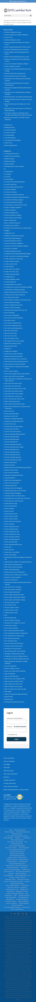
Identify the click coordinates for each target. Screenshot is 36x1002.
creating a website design (12, 274)
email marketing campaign (12, 302)
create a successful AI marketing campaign (17, 256)
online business (9, 511)
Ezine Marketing (8, 875)
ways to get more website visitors (14, 681)
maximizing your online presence (14, 501)
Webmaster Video (10, 879)
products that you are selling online (15, 572)
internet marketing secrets (12, 452)
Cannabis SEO (10, 891)
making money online (11, 485)
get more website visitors (12, 338)
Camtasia (11, 873)
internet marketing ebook (12, 437)
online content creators (11, 519)
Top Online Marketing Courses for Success (17, 49)
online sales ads (9, 549)
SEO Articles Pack (9, 871)
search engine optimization (12, 592)
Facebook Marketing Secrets (17, 863)
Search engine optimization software (15, 597)
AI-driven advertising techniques (14, 187)
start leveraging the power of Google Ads (16, 633)
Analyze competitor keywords (13, 207)
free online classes (10, 320)
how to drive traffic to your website (14, 376)
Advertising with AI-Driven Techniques (15, 76)
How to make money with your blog (14, 404)
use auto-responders (10, 666)
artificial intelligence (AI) (11, 212)
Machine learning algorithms (13, 480)
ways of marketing (10, 673)
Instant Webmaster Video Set (17, 849)
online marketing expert (11, 529)
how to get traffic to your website (14, 393)
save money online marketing (13, 589)
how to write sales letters (12, 413)
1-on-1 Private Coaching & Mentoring (17, 836)
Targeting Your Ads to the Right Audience (16, 656)
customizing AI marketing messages (15, 289)
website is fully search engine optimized (16, 694)
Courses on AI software (11, 248)
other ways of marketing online (13, 564)
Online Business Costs (11, 513)
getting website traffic (11, 346)
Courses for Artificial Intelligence (14, 243)
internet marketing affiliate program (15, 434)
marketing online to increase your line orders (17, 498)
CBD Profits (7, 767)
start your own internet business (14, 643)
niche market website (11, 506)
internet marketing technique (13, 460)
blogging (7, 230)
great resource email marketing (13, 353)
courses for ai (8, 37)
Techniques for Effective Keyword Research (17, 659)
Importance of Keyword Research (14, 421)
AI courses (8, 177)
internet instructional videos (13, 431)
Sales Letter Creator (11, 847)
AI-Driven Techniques (11, 192)
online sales (8, 547)
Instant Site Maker (24, 847)
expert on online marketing (12, 307)
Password (9, 726)
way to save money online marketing (15, 671)
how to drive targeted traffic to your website (17, 373)
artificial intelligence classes (13, 40)
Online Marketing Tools (23, 832)
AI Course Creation (10, 132)
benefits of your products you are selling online (18, 228)
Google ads (8, 348)
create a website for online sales (14, 259)
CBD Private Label (8, 771)
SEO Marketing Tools (10, 617)
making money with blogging (13, 493)
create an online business (12, 261)
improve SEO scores (10, 424)
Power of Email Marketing (12, 569)
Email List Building (20, 873)
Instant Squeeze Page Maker (17, 846)
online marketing (9, 524)
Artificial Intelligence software (13, 215)
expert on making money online (14, 305)
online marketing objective (12, 539)
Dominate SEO (23, 861)
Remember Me (12, 734)
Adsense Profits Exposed (17, 853)
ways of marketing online (12, 676)
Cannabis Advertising (10, 783)
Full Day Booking (9, 135)
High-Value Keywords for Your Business (16, 359)
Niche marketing (9, 508)
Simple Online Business (17, 883)
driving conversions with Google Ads (15, 295)
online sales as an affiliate (12, 552)
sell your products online (12, 607)
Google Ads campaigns (11, 351)
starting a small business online (14, 646)
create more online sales (12, 271)
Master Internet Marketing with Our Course (17, 57)
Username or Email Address (14, 718)
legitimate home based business (14, 475)
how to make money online (12, 401)
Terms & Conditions (9, 761)
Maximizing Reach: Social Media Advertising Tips (18, 97)
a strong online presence (12, 153)
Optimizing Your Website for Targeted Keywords (18, 562)
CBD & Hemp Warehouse (10, 774)
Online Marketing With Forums (13, 544)
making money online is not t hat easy (15, 490)
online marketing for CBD (12, 531)
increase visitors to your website (14, 426)
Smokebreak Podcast (9, 780)
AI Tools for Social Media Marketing (15, 182)
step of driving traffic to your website (15, 651)
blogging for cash (9, 233)
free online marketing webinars (13, 328)
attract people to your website (13, 217)
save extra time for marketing (13, 587)
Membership (8, 895)
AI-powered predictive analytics (13, 202)
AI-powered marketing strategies (14, 200)
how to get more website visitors (14, 391)
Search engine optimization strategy (15, 600)
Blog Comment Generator (23, 871)
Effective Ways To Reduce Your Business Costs (18, 300)
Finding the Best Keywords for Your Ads (16, 310)
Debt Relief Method (13, 867)
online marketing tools (11, 542)
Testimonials (26, 838)
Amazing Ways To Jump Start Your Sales (16, 205)
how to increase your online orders (14, 399)
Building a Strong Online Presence (14, 235)
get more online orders (11, 330)
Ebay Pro (27, 881)
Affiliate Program (9, 832)
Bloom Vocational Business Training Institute (16, 789)
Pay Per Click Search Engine (12, 869)
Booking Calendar (17, 834)
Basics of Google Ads (10, 220)
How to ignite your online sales (13, 396)
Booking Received (10, 127)
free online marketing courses (13, 325)
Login (15, 895)
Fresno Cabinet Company (11, 786)
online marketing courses (12, 526)
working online (9, 699)
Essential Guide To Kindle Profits (17, 857)
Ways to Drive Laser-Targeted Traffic (15, 679)
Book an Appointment (11, 145)
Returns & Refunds (9, 758)
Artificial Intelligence (10, 210)
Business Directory (24, 895)
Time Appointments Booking (13, 140)
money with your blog (11, 503)
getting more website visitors (13, 343)
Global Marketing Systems (17, 855)
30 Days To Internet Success (17, 877)
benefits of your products (12, 225)
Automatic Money (12, 861)
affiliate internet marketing (12, 156)
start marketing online (11, 641)
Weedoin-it (7, 777)
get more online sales (11, 333)
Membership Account (12, 889)
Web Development (11, 897)
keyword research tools (11, 470)
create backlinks (9, 266)
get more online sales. (11, 336)
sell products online (10, 605)
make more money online (12, 483)
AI (5, 169)
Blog (26, 893)
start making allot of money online (14, 635)
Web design (8, 691)
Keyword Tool (26, 869)
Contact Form (8, 143)
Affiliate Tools (24, 889)
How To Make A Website (12, 885)
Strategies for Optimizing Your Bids (15, 653)
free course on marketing (12, 315)
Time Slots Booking (10, 137)
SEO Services (25, 885)
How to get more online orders (13, 383)
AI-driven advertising (10, 184)
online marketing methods (12, 537)
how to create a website (11, 371)
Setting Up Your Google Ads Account (15, 623)
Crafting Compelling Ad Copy (13, 251)
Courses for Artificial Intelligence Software (16, 64)
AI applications (9, 171)
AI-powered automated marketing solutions (17, 197)
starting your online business (13, 648)
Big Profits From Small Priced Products (17, 865)
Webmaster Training (23, 879)
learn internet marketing (12, 472)
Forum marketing (9, 313)
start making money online (12, 638)
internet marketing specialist (13, 457)
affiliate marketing (10, 161)
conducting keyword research (13, 241)
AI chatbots (8, 174)
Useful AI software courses (12, 668)
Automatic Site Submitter (17, 851)
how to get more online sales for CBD (15, 388)
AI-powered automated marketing (14, 194)
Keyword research (10, 465)
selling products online (11, 612)
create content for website (12, 269)
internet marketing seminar (12, 454)
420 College (7, 764)
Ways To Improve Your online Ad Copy (15, 689)
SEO (6, 615)
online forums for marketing (13, 521)
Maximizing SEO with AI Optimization (15, 73)
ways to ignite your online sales (13, 684)
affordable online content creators (14, 166)
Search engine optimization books (14, 594)
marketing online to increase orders (15, 495)
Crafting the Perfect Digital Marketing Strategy (18, 253)
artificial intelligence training (13, 32)
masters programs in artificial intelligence (16, 35)
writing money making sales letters (14, 702)
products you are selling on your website (16, 575)
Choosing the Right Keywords (13, 238)
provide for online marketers (13, 577)
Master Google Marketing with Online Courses (18, 47)
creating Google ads (10, 282)
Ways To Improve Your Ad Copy (13, 686)
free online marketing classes (13, 323)
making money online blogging (13, 488)
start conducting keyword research (14, 630)
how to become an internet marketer (15, 364)
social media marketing (11, 628)
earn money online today (12, 297)
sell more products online (12, 602)
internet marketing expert (12, 439)
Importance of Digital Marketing (14, 419)
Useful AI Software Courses (12, 66)
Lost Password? (16, 746)
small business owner (11, 625)
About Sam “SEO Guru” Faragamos (17, 887)
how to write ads (9, 411)
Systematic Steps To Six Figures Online (17, 859)
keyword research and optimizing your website (18, 467)
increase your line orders (12, 429)
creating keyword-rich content (13, 284)
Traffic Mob (23, 867)
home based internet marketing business (16, 361)
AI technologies (9, 179)
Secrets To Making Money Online (13, 881)
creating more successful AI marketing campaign (18, 287)
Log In (11, 830)
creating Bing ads (10, 277)
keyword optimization (11, 462)
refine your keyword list (11, 580)
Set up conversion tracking (12, 620)
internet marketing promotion (13, 444)
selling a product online (11, 610)
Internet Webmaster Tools (22, 875)
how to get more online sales (13, 386)
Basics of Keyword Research (12, 223)
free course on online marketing (14, 318)
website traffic (9, 697)
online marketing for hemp (12, 534)
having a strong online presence (14, 356)
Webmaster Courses (22, 891)
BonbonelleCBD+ (8, 838)
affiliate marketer (9, 159)
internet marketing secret (12, 449)
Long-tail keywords (10, 478)
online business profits (11, 516)
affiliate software (9, 164)
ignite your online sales (11, 416)
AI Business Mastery (10, 130)
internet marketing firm (11, 442)
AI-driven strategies (10, 189)
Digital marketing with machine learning (16, 292)
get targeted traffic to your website (14, 341)
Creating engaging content (12, 279)
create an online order (11, 264)
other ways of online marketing (13, 567)
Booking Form (8, 125)
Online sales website (10, 555)
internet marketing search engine (14, 447)
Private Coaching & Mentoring (15, 893)
